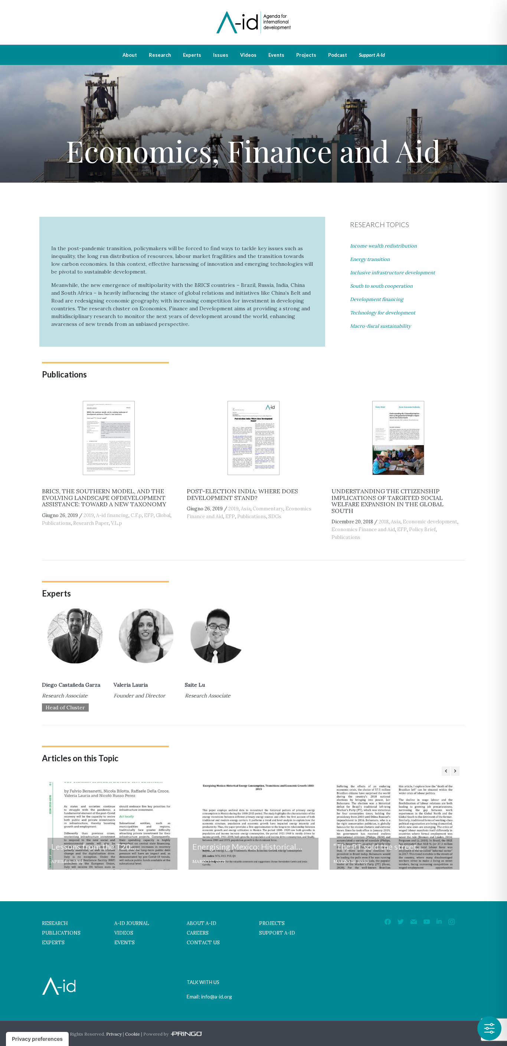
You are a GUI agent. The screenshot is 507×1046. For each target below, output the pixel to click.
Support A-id (372, 55)
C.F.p (136, 515)
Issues (220, 55)
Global (163, 515)
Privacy (114, 1034)
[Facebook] (387, 922)
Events (276, 55)
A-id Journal (131, 923)
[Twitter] (400, 922)
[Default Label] (413, 922)
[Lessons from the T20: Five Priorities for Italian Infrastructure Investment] (112, 826)
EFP (149, 515)
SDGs (274, 516)
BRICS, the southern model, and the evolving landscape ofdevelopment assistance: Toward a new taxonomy (104, 497)
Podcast (337, 55)
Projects (306, 55)
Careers (198, 933)
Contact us (203, 942)
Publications (56, 523)
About (129, 55)
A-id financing (112, 515)
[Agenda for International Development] (253, 12)
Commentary (268, 509)
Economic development (430, 522)
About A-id (201, 923)
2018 (384, 522)
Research (160, 55)
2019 (89, 515)
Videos (248, 55)
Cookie (132, 1034)
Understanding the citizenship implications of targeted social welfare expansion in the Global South (387, 500)
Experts (192, 55)
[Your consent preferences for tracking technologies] (37, 1039)
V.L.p (116, 523)
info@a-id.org (216, 996)
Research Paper (91, 523)
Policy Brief (422, 529)
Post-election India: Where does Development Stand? (242, 494)
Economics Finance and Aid (363, 529)
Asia (246, 509)
